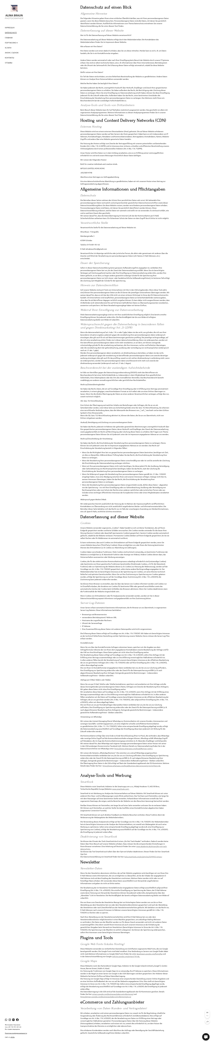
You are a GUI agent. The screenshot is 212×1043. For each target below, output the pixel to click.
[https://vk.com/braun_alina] (13, 1019)
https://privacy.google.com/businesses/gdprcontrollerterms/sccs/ (105, 997)
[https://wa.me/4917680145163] (6, 1019)
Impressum (9, 27)
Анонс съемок (12, 52)
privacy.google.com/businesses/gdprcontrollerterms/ (112, 994)
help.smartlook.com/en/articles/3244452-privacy (143, 857)
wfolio (12, 1037)
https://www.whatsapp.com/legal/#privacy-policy (133, 748)
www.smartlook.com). (120, 789)
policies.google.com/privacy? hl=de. (126, 956)
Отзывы (8, 63)
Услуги (8, 48)
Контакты (9, 58)
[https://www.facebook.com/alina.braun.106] (17, 1019)
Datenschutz (11, 32)
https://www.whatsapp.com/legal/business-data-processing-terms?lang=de (131, 766)
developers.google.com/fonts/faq (149, 954)
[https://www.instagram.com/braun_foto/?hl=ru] (10, 1019)
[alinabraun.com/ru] (14, 12)
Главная (9, 37)
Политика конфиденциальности (16, 1033)
